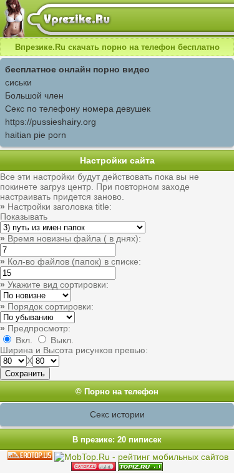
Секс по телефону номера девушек (77, 109)
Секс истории (117, 414)
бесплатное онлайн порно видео (77, 69)
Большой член (34, 95)
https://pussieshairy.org (50, 122)
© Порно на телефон (117, 391)
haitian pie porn (35, 135)
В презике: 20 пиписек (117, 439)
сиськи (18, 82)
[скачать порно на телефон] (140, 468)
